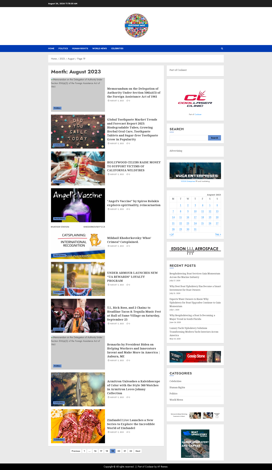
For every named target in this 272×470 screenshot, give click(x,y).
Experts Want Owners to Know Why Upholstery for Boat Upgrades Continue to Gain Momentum (195, 302)
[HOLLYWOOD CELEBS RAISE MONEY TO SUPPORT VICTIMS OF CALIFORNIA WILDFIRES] (78, 168)
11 (202, 211)
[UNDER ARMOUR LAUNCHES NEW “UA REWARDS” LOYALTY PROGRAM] (78, 279)
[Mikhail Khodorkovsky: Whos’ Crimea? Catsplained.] (78, 242)
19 (210, 217)
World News (99, 48)
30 (188, 229)
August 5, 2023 (117, 101)
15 (180, 217)
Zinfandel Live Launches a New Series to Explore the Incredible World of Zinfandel (131, 424)
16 (95, 451)
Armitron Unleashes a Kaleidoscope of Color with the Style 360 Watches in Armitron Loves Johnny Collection (133, 387)
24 (195, 223)
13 (217, 211)
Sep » (218, 234)
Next (138, 451)
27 (217, 223)
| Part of (140, 466)
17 (101, 451)
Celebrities (117, 48)
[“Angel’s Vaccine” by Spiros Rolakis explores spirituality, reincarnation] (78, 205)
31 (195, 229)
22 (130, 451)
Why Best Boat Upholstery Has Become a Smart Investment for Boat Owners (195, 288)
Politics (63, 48)
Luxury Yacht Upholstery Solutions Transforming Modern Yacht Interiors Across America (194, 332)
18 (107, 451)
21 (125, 451)
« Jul (172, 234)
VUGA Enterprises (188, 181)
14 (173, 217)
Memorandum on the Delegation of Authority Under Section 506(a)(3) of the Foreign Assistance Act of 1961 (133, 92)
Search (177, 128)
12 (210, 211)
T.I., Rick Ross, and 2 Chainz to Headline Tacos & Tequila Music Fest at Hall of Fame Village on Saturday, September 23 (134, 313)
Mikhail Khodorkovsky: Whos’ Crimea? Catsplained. (129, 240)
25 (202, 223)
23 (188, 223)
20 (118, 451)
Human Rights (80, 48)
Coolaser (198, 114)
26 (210, 223)
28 (173, 229)
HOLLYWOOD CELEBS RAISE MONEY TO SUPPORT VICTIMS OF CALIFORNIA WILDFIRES (134, 166)
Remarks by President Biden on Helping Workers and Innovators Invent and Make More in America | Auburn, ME (133, 350)
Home (51, 48)
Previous (76, 451)
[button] (222, 48)
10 (195, 211)
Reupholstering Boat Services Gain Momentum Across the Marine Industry (195, 275)
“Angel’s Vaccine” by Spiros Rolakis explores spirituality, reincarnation (134, 203)
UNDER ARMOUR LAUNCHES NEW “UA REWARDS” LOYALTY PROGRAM (132, 277)
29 (180, 229)
